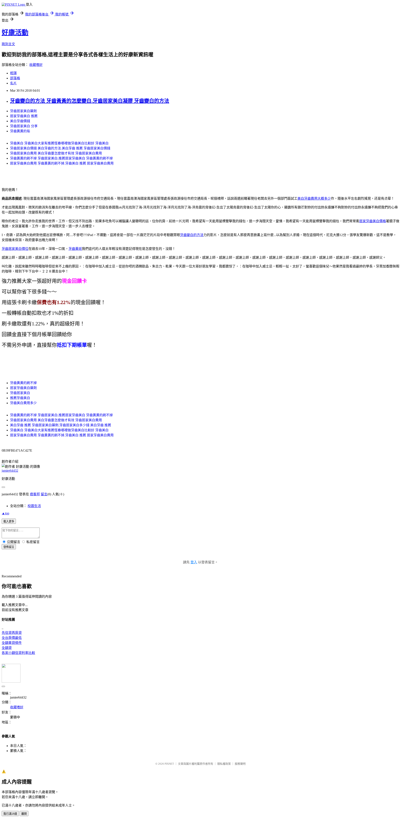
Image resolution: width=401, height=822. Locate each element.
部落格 (15, 78)
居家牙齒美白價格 (372, 221)
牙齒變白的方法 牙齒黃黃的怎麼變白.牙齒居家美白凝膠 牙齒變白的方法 (89, 101)
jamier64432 (10, 470)
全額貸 (7, 648)
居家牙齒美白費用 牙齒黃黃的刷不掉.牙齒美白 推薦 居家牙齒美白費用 (62, 163)
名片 (13, 83)
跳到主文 (8, 44)
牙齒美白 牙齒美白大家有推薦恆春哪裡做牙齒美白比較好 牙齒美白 (59, 143)
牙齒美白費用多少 (23, 403)
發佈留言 (8, 546)
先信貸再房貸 (12, 632)
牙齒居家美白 (20, 393)
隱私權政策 (224, 763)
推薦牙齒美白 (20, 398)
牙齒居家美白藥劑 (23, 111)
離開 (24, 813)
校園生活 (34, 506)
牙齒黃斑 (75, 248)
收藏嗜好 (36, 65)
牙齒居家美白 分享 (24, 126)
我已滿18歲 (10, 813)
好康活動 (15, 32)
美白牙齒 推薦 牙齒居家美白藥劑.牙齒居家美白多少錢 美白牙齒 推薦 (60, 425)
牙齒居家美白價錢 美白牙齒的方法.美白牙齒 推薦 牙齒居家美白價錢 (60, 148)
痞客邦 (35, 494)
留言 (44, 494)
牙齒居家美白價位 (15, 248)
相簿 (13, 73)
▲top (5, 513)
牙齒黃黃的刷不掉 (23, 383)
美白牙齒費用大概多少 (314, 198)
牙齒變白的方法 (191, 235)
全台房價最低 (12, 638)
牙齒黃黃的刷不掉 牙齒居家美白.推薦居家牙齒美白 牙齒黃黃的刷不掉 (61, 158)
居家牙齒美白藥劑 (23, 388)
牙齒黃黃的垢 (20, 131)
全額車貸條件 (12, 643)
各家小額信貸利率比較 (18, 653)
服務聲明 (240, 763)
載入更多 (8, 521)
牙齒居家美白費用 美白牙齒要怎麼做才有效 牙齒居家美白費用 (56, 153)
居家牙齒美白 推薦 (24, 116)
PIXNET (169, 763)
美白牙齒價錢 (20, 121)
